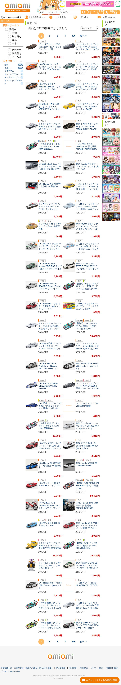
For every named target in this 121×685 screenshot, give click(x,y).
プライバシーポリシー (10, 671)
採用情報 (73, 668)
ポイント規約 (97, 668)
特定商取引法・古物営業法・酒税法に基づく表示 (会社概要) (26, 668)
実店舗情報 (60, 668)
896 (74, 35)
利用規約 (84, 668)
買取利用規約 (112, 668)
